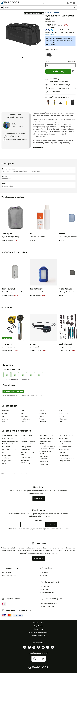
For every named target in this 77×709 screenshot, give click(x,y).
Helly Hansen (25, 419)
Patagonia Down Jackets (64, 462)
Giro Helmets (63, 438)
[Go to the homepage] (3, 474)
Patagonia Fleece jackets (46, 442)
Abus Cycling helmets (66, 458)
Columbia (43, 413)
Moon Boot (24, 416)
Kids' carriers (25, 460)
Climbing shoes (26, 449)
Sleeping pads (6, 455)
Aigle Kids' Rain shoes (47, 438)
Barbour (23, 422)
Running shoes (26, 447)
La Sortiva (5, 419)
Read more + (50, 44)
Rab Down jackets (65, 441)
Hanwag (61, 416)
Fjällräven (43, 410)
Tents (3, 452)
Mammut (43, 422)
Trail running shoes (27, 444)
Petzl (60, 422)
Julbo (60, 410)
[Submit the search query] (74, 7)
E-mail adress (38, 520)
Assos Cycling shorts (66, 435)
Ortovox (4, 413)
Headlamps (5, 458)
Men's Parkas (6, 447)
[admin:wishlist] (73, 71)
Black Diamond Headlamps (45, 457)
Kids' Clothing (25, 463)
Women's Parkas (7, 438)
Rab (3, 416)
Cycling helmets (26, 457)
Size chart (71, 61)
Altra (22, 410)
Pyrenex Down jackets (47, 446)
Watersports (8, 473)
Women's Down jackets (10, 435)
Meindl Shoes (44, 461)
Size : (47, 61)
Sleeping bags (6, 461)
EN (41, 2)
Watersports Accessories (21, 473)
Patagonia (5, 410)
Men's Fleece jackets (9, 449)
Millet (22, 413)
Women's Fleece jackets (10, 441)
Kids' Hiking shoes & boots (27, 453)
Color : (51, 49)
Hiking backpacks (27, 435)
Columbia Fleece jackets (45, 453)
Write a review (50, 22)
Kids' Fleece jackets (46, 435)
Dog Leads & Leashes (66, 447)
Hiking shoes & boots (28, 441)
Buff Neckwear (64, 455)
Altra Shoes (62, 452)
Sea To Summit (52, 13)
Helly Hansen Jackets (47, 449)
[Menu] (2, 7)
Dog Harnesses (64, 444)
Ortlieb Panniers (64, 449)
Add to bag (58, 71)
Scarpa (42, 416)
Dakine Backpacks (46, 464)
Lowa (3, 422)
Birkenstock (62, 419)
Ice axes (23, 438)
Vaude (42, 419)
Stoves (4, 463)
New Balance (63, 413)
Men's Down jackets (8, 444)
